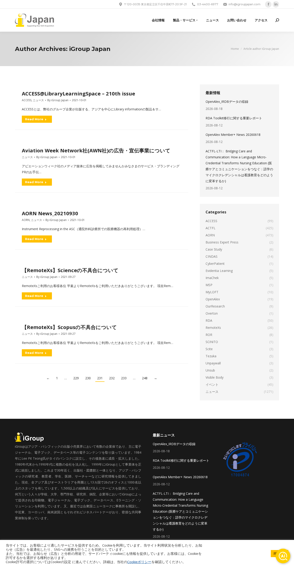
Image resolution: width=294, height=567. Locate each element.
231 (100, 378)
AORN (26, 220)
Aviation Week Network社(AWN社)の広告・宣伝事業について (96, 150)
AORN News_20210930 (50, 213)
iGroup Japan (89, 49)
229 (76, 378)
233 (124, 378)
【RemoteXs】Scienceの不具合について (70, 270)
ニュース (38, 100)
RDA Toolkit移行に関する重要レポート (234, 118)
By (57, 100)
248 (144, 378)
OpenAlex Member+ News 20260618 (233, 134)
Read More (34, 119)
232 (112, 378)
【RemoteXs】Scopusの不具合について (69, 327)
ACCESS (26, 100)
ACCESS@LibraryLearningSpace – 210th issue (78, 93)
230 (88, 378)
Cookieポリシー (139, 561)
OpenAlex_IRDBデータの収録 (227, 101)
